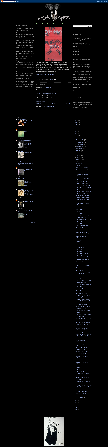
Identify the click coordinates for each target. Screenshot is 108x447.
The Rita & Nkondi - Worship (83, 351)
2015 (76, 135)
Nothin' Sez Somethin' (23, 119)
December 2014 (80, 140)
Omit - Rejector (80, 261)
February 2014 (80, 161)
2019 (76, 127)
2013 (76, 400)
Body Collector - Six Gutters (83, 322)
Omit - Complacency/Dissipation (84, 288)
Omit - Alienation (80, 291)
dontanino (20, 168)
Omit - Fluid (79, 286)
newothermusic (22, 130)
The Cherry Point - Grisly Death (83, 360)
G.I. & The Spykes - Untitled (83, 332)
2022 (76, 120)
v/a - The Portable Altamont (83, 354)
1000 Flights (21, 178)
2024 (76, 116)
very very (38, 93)
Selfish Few (21, 199)
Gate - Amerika (79, 213)
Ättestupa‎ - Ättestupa (81, 391)
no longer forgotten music (24, 140)
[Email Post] (54, 79)
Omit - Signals (79, 278)
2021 (76, 122)
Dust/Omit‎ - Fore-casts (81, 228)
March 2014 (79, 159)
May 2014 (78, 155)
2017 (76, 131)
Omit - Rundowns (80, 276)
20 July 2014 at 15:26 (48, 87)
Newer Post (39, 103)
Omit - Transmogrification (82, 225)
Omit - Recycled (80, 270)
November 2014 (80, 142)
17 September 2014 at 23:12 (49, 93)
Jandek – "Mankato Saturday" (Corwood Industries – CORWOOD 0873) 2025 (29, 193)
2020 (76, 124)
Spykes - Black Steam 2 (82, 338)
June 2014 (79, 153)
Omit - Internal (79, 223)
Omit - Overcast (80, 268)
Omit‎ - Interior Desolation (82, 253)
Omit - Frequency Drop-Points (83, 284)
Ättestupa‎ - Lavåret (80, 389)
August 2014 (79, 148)
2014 (76, 138)
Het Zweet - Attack (28, 152)
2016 (76, 133)
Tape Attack (21, 151)
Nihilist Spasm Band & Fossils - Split (49, 24)
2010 (76, 407)
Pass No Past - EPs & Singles (83, 243)
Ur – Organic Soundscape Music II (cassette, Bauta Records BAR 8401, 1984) (28, 144)
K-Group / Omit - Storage (82, 256)
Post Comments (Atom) (49, 106)
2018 (76, 129)
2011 (76, 405)
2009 (76, 409)
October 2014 (79, 144)
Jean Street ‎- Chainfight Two (83, 169)
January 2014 (79, 397)
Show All (33, 222)
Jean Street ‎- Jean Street (82, 172)
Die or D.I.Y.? (21, 189)
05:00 (51, 79)
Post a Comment (40, 101)
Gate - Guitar (79, 211)
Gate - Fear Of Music (81, 207)
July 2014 (78, 151)
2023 (76, 118)
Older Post (68, 103)
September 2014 (80, 146)
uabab (19, 161)
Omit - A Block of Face (81, 293)
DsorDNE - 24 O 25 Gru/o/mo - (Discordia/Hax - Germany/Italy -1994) (28, 182)
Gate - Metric (79, 209)
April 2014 (78, 157)
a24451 (26, 131)
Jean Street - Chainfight (82, 167)
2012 (76, 402)
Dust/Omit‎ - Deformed (81, 230)
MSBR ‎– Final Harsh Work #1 (83, 185)
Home (53, 103)
